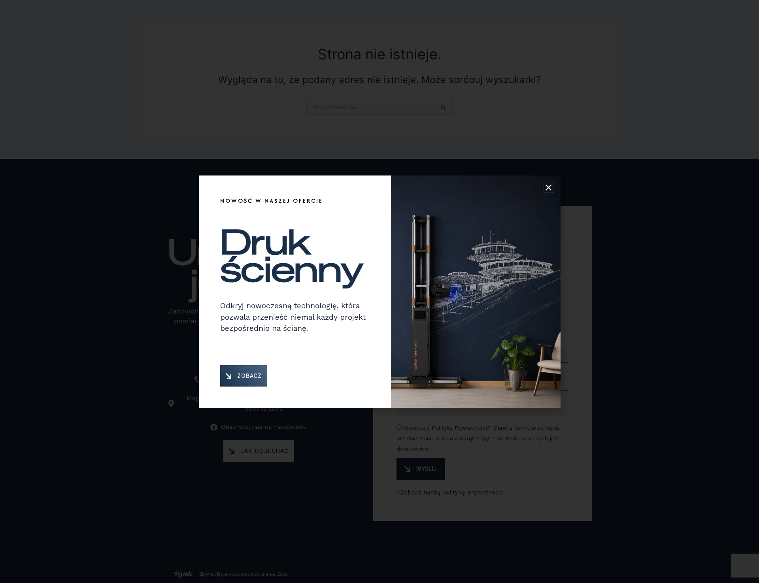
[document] (379, 291)
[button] (548, 187)
